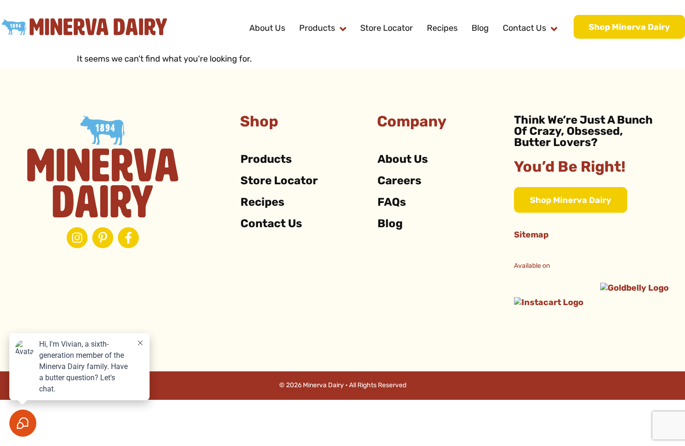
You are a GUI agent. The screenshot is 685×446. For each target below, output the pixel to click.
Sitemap (531, 235)
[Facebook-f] (128, 237)
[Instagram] (77, 237)
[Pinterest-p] (102, 237)
